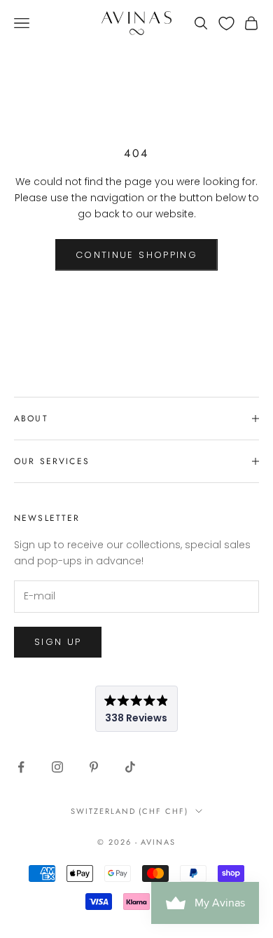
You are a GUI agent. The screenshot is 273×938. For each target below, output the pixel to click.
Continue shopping (136, 254)
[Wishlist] (226, 23)
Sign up (57, 641)
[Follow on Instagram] (57, 767)
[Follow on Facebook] (21, 767)
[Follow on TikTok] (130, 767)
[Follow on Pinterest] (94, 767)
